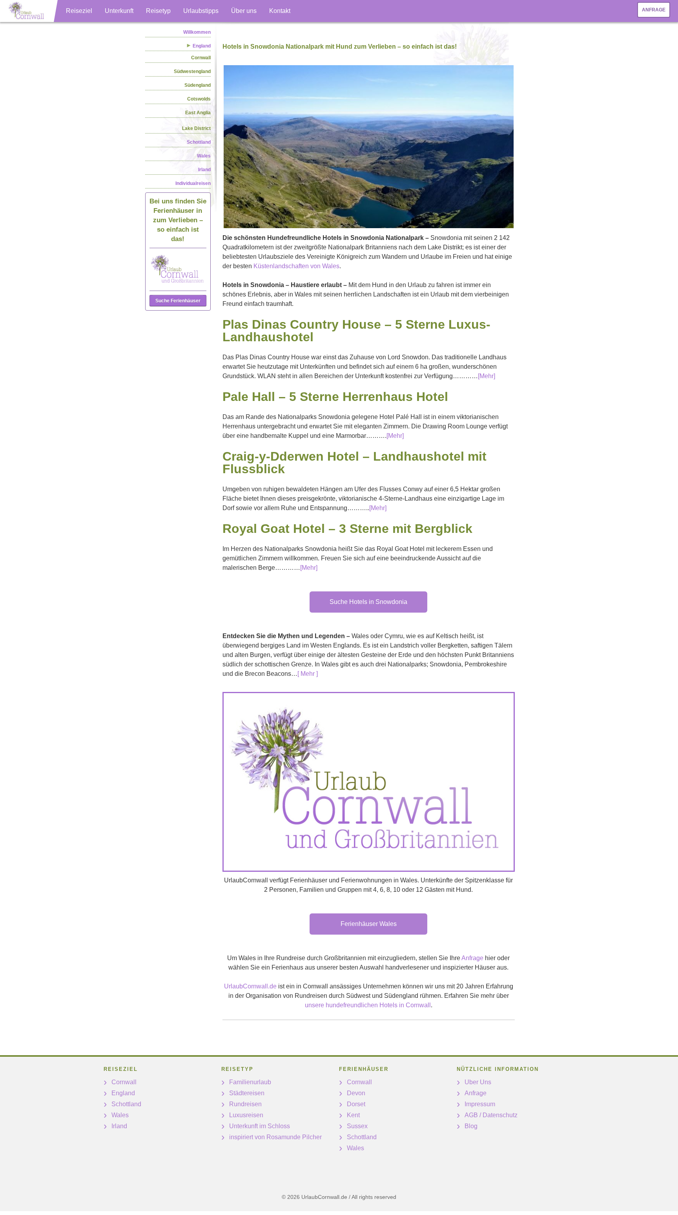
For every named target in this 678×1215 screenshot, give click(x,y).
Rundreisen (245, 1104)
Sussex (357, 1126)
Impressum (480, 1104)
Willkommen (197, 32)
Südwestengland (192, 71)
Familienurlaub (250, 1082)
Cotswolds (199, 99)
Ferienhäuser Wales (369, 923)
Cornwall (201, 57)
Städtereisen (246, 1093)
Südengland (197, 85)
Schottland (199, 142)
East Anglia (198, 112)
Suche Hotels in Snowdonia (368, 601)
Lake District (196, 128)
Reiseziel (79, 10)
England (123, 1093)
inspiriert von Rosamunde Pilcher (275, 1137)
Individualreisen (193, 183)
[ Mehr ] (307, 673)
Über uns (244, 10)
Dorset (356, 1104)
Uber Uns (478, 1082)
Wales (204, 156)
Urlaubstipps (201, 10)
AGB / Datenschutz (491, 1115)
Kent (353, 1115)
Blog (471, 1126)
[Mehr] (486, 376)
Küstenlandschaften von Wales (296, 266)
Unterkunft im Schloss (259, 1126)
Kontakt (279, 10)
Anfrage (653, 10)
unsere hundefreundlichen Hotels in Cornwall (368, 1005)
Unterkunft (119, 10)
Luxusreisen (246, 1115)
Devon (356, 1093)
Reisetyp (158, 10)
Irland (204, 169)
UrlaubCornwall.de (250, 986)
